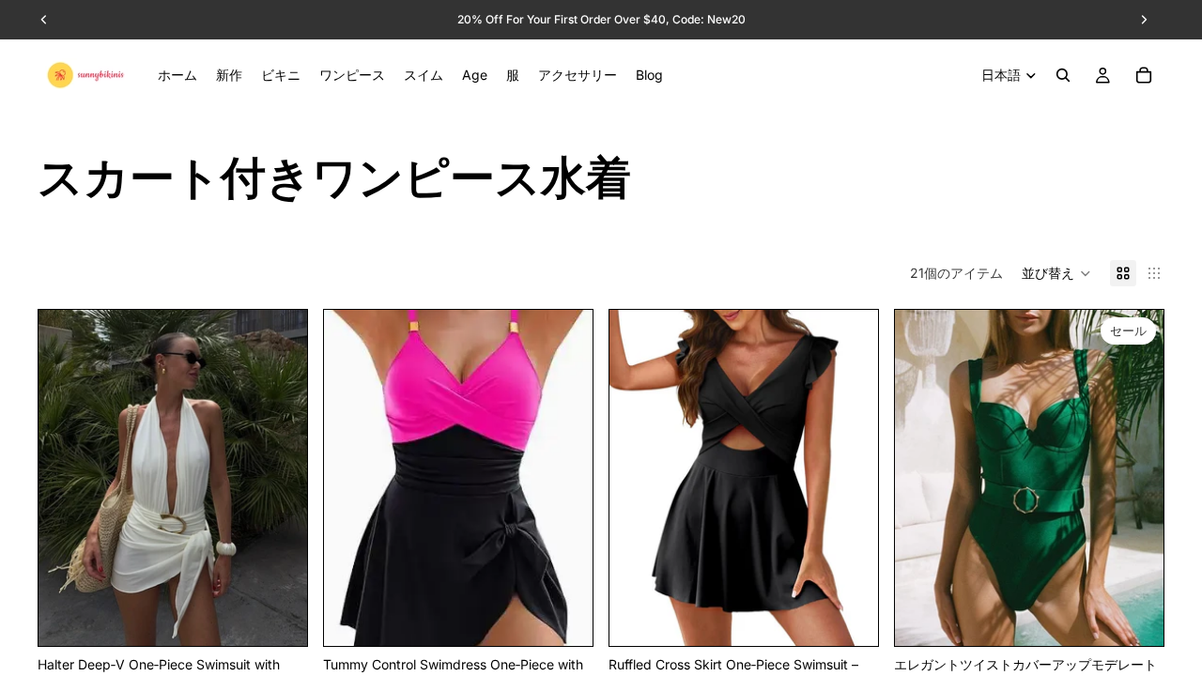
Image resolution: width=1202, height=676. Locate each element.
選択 (294, 616)
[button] (1056, 273)
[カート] (1143, 75)
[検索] (1063, 75)
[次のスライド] (279, 478)
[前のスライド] (67, 478)
